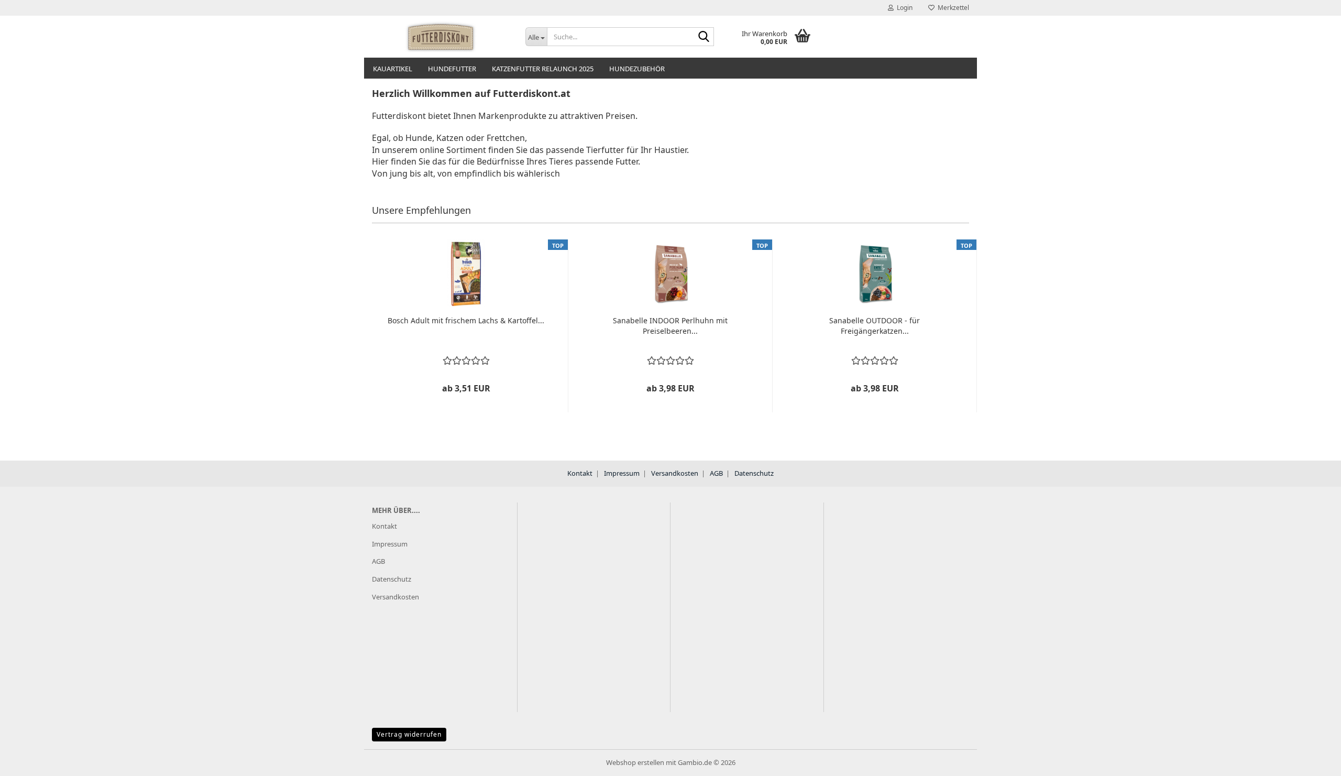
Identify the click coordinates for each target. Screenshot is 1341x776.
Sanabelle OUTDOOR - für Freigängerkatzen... (874, 325)
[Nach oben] (1312, 760)
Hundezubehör (637, 68)
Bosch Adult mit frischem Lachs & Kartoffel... (466, 320)
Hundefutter (452, 68)
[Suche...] (704, 37)
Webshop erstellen (635, 762)
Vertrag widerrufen (409, 734)
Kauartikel (392, 68)
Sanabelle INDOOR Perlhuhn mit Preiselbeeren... (670, 325)
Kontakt (579, 473)
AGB (716, 473)
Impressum (622, 473)
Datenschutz (754, 473)
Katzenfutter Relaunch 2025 (542, 68)
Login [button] (903, 7)
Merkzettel (952, 7)
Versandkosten (674, 473)
